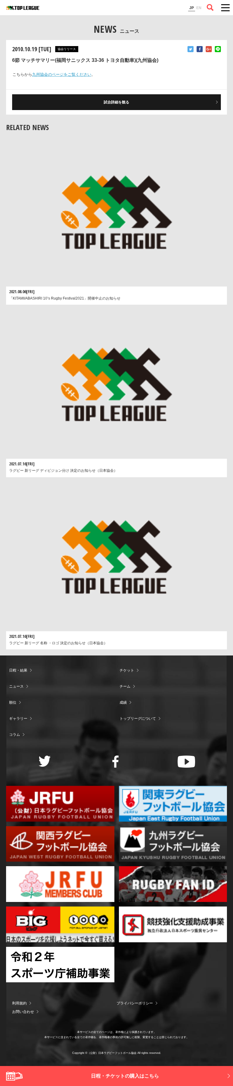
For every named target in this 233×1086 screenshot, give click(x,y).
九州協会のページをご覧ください (61, 74)
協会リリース (67, 49)
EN (198, 8)
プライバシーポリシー (134, 1003)
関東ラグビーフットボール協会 (173, 804)
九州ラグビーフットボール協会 (173, 844)
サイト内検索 (210, 7)
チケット (127, 670)
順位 (12, 702)
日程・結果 (18, 670)
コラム (14, 734)
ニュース (16, 686)
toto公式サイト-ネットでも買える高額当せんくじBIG (60, 924)
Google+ (209, 49)
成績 (123, 702)
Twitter (190, 49)
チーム (125, 686)
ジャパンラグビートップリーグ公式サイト (22, 8)
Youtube (186, 762)
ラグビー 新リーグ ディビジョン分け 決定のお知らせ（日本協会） (63, 470)
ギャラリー (18, 718)
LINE (218, 49)
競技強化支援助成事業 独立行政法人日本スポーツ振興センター (173, 924)
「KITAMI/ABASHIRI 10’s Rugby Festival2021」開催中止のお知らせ (64, 298)
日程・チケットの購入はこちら (125, 1075)
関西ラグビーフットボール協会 (60, 844)
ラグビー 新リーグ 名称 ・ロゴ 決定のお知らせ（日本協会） (58, 643)
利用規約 (19, 1003)
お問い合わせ (23, 1012)
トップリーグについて (138, 718)
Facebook (200, 49)
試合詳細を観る (116, 102)
